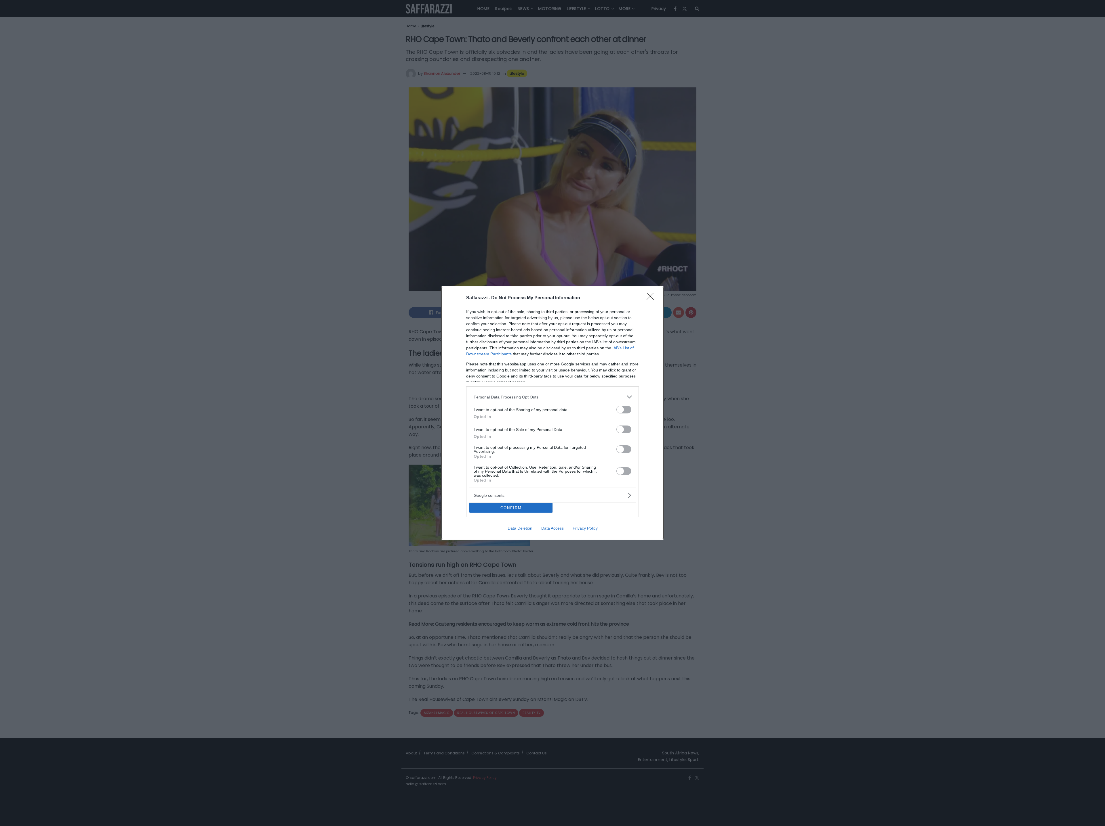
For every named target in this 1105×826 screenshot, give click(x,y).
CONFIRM (511, 508)
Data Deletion (520, 528)
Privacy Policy (585, 528)
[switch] (623, 409)
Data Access (552, 528)
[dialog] (552, 413)
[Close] (652, 298)
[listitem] (552, 397)
